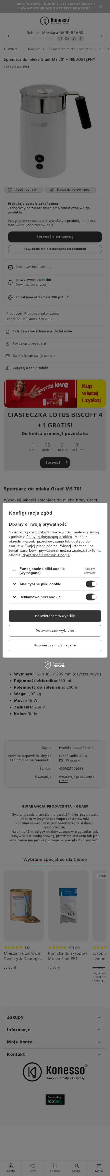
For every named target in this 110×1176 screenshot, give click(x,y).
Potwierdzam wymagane (55, 645)
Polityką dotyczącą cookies (49, 536)
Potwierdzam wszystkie (55, 616)
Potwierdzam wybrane (55, 630)
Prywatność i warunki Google (45, 555)
